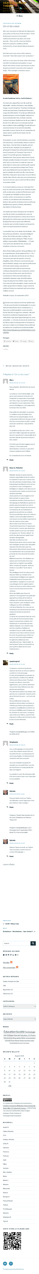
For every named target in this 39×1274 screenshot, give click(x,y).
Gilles (5, 1164)
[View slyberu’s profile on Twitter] (6, 955)
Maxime (5, 1184)
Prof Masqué (7, 1209)
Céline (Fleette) (8, 1131)
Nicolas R (6, 1197)
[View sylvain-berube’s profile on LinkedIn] (13, 955)
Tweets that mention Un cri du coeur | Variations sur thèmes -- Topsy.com (22, 817)
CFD (4, 1135)
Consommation (31, 1038)
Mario (5, 1176)
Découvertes (8, 1038)
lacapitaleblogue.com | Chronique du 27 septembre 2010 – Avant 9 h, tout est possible (21, 830)
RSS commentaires (9, 967)
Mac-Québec (7, 1172)
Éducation (17, 366)
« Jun (9, 1086)
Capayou (27, 1043)
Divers (13, 1040)
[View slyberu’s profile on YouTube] (15, 955)
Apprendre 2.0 (8, 990)
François (6, 1156)
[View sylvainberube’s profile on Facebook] (4, 955)
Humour (17, 1040)
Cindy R (5, 1144)
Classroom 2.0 (8, 994)
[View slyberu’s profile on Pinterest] (11, 955)
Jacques (6, 1168)
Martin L (6, 1180)
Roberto (6, 1213)
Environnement (14, 1043)
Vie (5, 1035)
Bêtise (9, 366)
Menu (21, 16)
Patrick (5, 1205)
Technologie (30, 1032)
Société (26, 366)
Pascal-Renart (8, 1201)
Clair (4, 985)
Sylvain (18, 23)
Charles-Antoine (8, 1139)
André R (6, 1127)
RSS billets (6, 962)
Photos (33, 1035)
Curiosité (8, 1040)
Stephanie (14, 742)
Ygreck (5, 1221)
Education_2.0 (25, 1035)
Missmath (6, 1188)
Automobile (27, 1040)
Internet (17, 1035)
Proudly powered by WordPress (13, 1269)
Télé (24, 1043)
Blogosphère (17, 1038)
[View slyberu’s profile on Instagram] (8, 955)
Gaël (4, 1160)
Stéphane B (7, 1217)
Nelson (5, 1193)
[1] (23, 125)
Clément (6, 1148)
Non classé (20, 1043)
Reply (12, 460)
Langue (32, 1040)
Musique (22, 1040)
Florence (6, 1152)
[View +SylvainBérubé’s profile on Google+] (18, 955)
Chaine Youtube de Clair (11, 981)
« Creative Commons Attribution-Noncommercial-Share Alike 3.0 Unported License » (19, 1105)
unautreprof (15, 661)
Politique (9, 1035)
